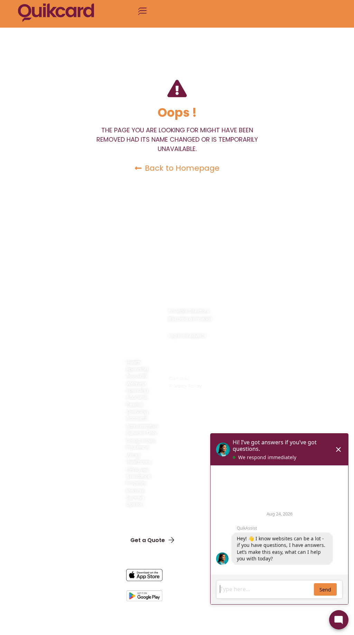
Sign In (139, 523)
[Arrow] (195, 620)
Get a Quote (147, 540)
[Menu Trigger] (142, 13)
